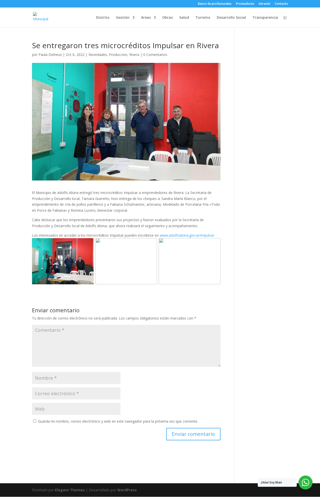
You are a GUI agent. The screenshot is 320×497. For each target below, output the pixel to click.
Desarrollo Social (231, 18)
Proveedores (245, 4)
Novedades (97, 54)
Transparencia (265, 18)
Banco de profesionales (215, 4)
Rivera (134, 54)
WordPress (127, 490)
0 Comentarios (155, 54)
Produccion (118, 54)
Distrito (103, 18)
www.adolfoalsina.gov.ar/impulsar (187, 235)
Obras (167, 18)
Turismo (203, 18)
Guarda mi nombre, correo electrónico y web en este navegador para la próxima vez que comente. (118, 421)
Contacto (281, 4)
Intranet (264, 4)
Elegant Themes (70, 490)
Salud (184, 18)
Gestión (123, 18)
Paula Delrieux (50, 54)
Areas (146, 18)
